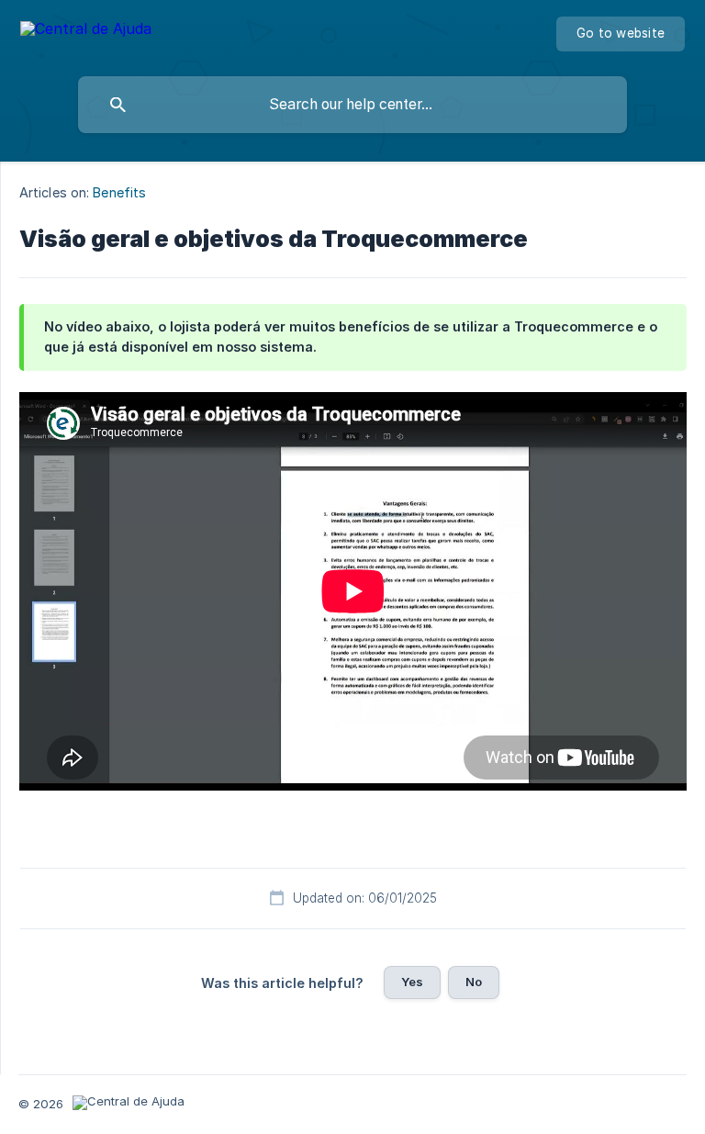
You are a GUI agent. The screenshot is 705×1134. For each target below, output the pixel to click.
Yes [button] (412, 981)
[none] (85, 32)
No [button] (473, 981)
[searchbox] (352, 104)
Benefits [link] (119, 192)
